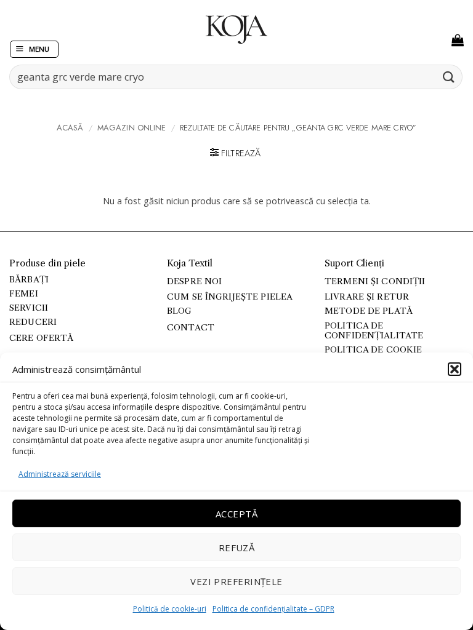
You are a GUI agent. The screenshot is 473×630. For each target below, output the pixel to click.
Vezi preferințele (236, 581)
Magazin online (131, 128)
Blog (179, 311)
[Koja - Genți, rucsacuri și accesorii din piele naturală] (236, 29)
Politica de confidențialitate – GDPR (273, 609)
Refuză (237, 547)
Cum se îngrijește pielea (230, 297)
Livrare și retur (367, 297)
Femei (23, 294)
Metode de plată (369, 311)
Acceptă (236, 514)
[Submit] (449, 77)
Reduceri (33, 322)
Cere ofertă (41, 338)
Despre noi (194, 281)
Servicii (28, 308)
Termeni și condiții (375, 281)
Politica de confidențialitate (374, 331)
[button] (454, 369)
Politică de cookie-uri (169, 609)
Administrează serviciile (59, 474)
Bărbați (29, 279)
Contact (190, 327)
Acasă (70, 128)
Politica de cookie (373, 350)
